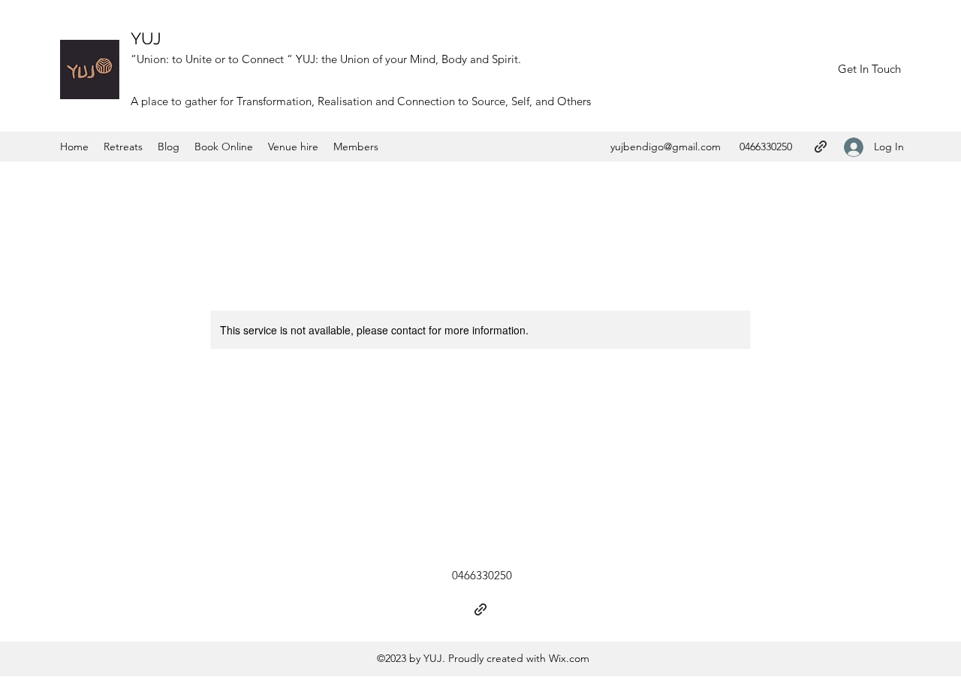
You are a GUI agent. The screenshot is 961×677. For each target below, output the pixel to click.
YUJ (146, 38)
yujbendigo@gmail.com (665, 146)
